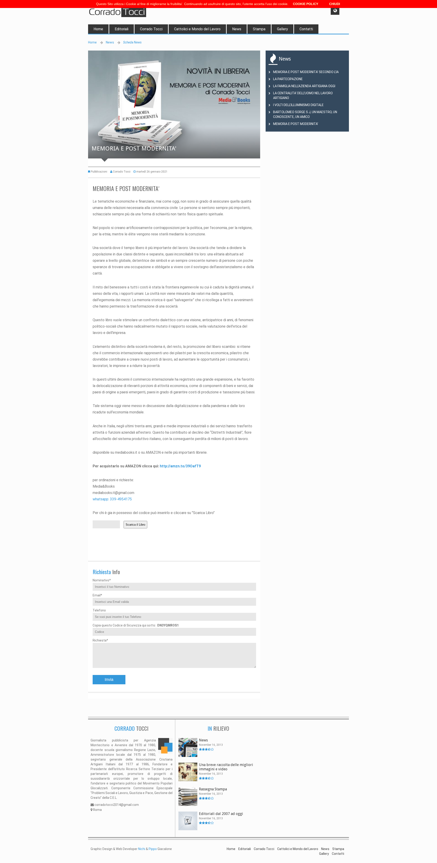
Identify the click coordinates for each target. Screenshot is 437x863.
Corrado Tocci (151, 29)
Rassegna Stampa (213, 789)
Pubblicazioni (99, 171)
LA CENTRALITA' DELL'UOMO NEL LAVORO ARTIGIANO (303, 95)
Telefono (99, 610)
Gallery (282, 29)
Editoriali (121, 29)
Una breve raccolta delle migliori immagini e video (226, 767)
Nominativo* (102, 580)
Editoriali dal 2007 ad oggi (221, 814)
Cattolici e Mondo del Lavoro (197, 29)
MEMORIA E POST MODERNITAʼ (295, 124)
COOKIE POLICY (305, 4)
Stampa (259, 29)
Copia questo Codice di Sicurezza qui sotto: (136, 625)
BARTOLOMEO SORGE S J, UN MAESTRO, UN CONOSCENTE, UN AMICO (305, 114)
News (236, 29)
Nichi (141, 849)
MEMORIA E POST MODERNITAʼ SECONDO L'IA (306, 72)
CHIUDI (334, 4)
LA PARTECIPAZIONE (288, 79)
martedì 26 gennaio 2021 (152, 171)
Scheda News (132, 42)
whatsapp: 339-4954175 (112, 499)
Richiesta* (100, 640)
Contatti (306, 29)
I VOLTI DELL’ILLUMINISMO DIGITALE (298, 105)
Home (98, 29)
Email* (97, 595)
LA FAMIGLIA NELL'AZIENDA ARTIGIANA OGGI (304, 86)
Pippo (153, 849)
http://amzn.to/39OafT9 (180, 466)
